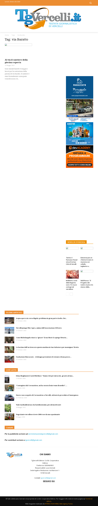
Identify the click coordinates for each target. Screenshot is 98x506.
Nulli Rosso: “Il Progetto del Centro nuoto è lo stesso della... (87, 283)
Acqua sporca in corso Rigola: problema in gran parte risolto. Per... (41, 318)
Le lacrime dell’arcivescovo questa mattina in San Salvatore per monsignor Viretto (47, 347)
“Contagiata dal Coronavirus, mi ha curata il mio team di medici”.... (41, 386)
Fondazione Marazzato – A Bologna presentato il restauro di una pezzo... (43, 357)
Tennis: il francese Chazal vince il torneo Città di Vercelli (71, 261)
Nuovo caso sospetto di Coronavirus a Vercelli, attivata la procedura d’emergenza (47, 395)
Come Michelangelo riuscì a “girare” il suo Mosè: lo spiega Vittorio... (42, 338)
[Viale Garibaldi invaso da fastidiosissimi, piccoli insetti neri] (9, 408)
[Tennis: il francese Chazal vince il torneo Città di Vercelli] (72, 251)
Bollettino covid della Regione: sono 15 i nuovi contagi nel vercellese (71, 284)
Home (7, 35)
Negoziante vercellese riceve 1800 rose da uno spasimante (38, 414)
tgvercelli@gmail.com (33, 440)
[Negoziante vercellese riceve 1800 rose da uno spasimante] (9, 416)
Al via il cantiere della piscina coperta (16, 61)
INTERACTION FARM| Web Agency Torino (59, 504)
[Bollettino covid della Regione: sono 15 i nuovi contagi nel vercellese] (72, 274)
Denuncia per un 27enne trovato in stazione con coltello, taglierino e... (87, 262)
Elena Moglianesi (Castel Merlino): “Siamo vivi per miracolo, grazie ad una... (45, 376)
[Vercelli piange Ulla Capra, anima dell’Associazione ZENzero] (9, 330)
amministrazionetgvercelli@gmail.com (43, 434)
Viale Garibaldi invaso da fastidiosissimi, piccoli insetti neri (38, 405)
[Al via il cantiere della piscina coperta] (18, 50)
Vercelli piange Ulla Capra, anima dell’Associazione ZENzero (39, 328)
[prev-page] (67, 294)
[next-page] (71, 294)
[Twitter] (49, 3)
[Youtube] (54, 3)
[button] (90, 3)
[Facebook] (44, 3)
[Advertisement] (79, 54)
